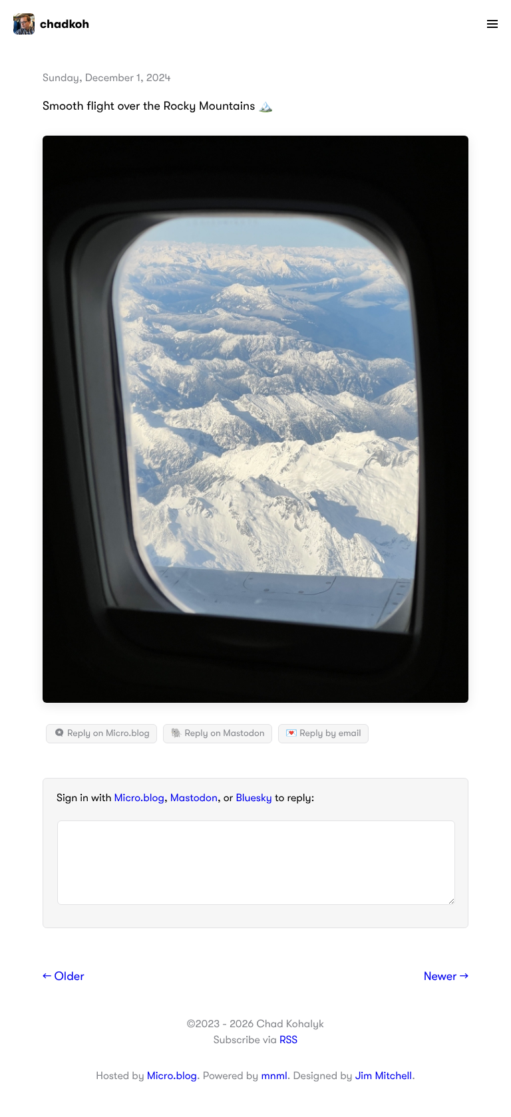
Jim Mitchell (383, 1076)
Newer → (446, 976)
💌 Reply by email (323, 733)
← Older (64, 976)
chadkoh (64, 24)
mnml (274, 1076)
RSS (288, 1040)
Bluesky (253, 798)
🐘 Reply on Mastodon (217, 733)
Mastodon (194, 798)
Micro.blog (139, 798)
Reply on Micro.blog (107, 733)
